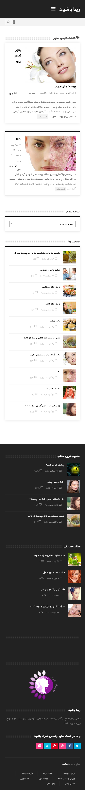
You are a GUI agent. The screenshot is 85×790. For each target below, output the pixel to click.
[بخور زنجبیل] (69, 325)
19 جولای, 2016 (52, 487)
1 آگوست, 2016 (53, 561)
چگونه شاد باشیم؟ (55, 464)
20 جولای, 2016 (52, 612)
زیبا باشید (69, 8)
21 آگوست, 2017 (47, 394)
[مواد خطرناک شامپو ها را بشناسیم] (74, 559)
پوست (41, 93)
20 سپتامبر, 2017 (47, 292)
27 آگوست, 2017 (66, 93)
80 (33, 394)
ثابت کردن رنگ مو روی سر (53, 589)
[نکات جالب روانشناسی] (69, 274)
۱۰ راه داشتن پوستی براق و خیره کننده (47, 606)
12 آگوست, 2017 (47, 411)
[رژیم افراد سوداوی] (69, 291)
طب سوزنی (24, 778)
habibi (52, 93)
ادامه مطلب (43, 116)
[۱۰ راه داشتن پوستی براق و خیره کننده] (74, 610)
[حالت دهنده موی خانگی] (74, 576)
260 (32, 326)
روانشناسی (43, 778)
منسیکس (66, 764)
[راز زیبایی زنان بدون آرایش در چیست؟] (69, 409)
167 (32, 360)
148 (32, 275)
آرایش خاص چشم (55, 481)
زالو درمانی (50, 783)
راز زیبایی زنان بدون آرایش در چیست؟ (42, 405)
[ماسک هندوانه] (69, 392)
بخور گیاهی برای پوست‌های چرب (45, 354)
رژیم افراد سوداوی (51, 286)
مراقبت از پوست (68, 773)
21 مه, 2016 (54, 595)
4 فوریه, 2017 (53, 578)
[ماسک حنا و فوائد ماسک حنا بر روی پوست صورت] (69, 257)
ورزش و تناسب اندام (66, 778)
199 (34, 258)
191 (33, 292)
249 (32, 309)
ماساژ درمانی (70, 783)
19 (40, 578)
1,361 (37, 487)
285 (32, 411)
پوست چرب (31, 93)
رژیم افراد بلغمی (52, 303)
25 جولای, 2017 (51, 471)
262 (32, 343)
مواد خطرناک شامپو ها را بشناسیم (49, 555)
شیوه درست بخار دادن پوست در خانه (42, 337)
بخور (18, 138)
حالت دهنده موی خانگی (54, 572)
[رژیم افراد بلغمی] (69, 308)
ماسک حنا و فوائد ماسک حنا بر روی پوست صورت (37, 252)
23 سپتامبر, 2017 (47, 275)
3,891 (36, 471)
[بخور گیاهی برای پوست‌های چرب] (50, 65)
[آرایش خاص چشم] (73, 486)
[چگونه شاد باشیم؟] (73, 469)
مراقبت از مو (47, 773)
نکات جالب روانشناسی (50, 269)
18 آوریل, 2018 (48, 258)
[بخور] (50, 153)
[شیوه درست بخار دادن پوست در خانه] (69, 341)
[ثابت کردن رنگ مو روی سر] (74, 593)
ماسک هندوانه (52, 388)
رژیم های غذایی (26, 773)
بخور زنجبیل (54, 320)
